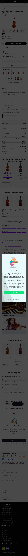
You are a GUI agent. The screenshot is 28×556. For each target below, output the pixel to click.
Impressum (10, 299)
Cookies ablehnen (10, 296)
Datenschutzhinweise (16, 299)
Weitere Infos (19, 296)
